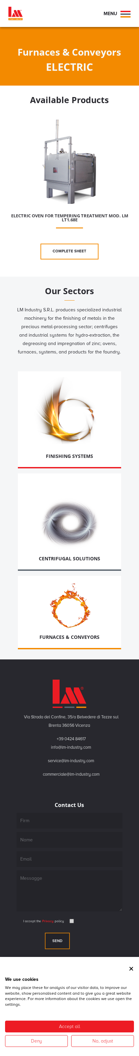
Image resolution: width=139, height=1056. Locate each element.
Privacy (47, 921)
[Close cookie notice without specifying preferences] (131, 968)
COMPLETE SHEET (69, 251)
